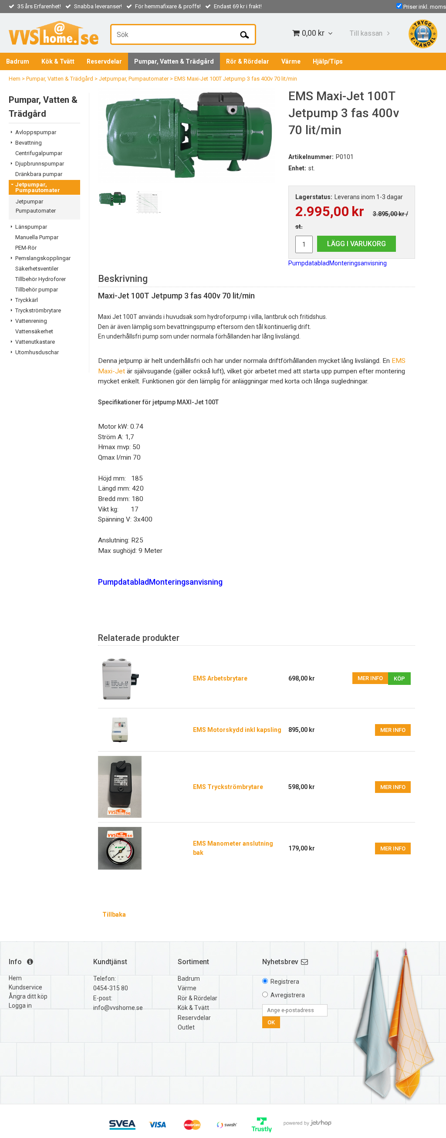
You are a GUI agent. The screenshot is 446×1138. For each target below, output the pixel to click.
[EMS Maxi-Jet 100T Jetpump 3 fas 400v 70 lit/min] (186, 135)
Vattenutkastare (35, 342)
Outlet (186, 1027)
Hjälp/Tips (328, 61)
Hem (14, 78)
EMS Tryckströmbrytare (228, 786)
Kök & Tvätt (57, 61)
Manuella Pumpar (36, 237)
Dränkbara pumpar (38, 174)
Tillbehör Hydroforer (40, 279)
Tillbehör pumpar (36, 289)
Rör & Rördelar (247, 61)
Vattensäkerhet (34, 331)
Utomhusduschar (37, 352)
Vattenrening (31, 321)
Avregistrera (287, 995)
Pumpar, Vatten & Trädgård (174, 61)
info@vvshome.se (118, 1007)
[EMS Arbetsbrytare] (143, 679)
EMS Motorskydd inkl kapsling (237, 729)
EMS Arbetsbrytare (220, 678)
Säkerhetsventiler (36, 268)
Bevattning (28, 142)
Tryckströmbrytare (38, 310)
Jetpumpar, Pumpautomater (134, 78)
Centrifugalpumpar (38, 153)
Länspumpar (31, 227)
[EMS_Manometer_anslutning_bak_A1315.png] (120, 847)
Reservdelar (104, 61)
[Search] (244, 34)
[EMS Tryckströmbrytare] (120, 786)
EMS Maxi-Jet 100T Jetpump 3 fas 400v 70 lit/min (235, 78)
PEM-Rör (26, 247)
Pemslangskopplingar (43, 258)
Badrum (17, 61)
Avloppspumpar (35, 132)
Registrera (284, 981)
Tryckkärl (26, 300)
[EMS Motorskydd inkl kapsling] (120, 729)
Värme (291, 61)
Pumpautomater (36, 210)
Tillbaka (114, 914)
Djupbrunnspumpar (39, 163)
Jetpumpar (29, 201)
